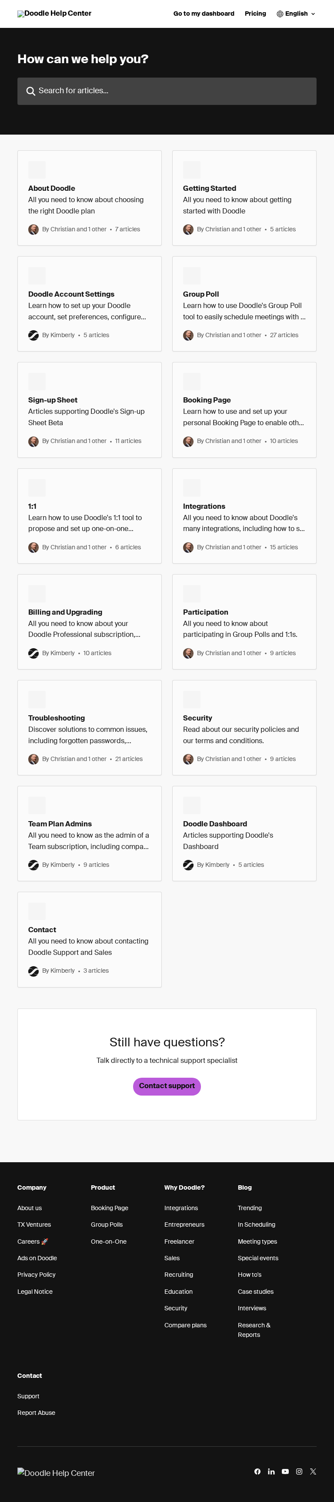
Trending (250, 1208)
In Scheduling (256, 1225)
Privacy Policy (36, 1275)
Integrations (181, 1208)
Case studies (256, 1292)
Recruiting (178, 1275)
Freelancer (179, 1242)
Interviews (252, 1309)
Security (175, 1309)
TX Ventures (34, 1225)
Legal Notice (35, 1292)
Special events (258, 1258)
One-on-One (109, 1242)
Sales (172, 1258)
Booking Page (109, 1208)
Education (178, 1292)
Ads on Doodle (37, 1258)
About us (29, 1208)
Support (28, 1397)
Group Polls (107, 1225)
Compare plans (185, 1326)
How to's (249, 1275)
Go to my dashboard (204, 14)
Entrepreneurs (184, 1225)
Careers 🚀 (32, 1242)
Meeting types (257, 1242)
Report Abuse (36, 1413)
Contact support (167, 1086)
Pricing (255, 14)
